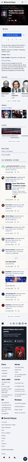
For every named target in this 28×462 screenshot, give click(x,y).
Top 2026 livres (19, 383)
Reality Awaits (18, 409)
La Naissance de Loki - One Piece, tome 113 (6, 409)
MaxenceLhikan (10, 249)
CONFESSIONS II (20, 406)
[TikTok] (20, 324)
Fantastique (21, 50)
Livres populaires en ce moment (20, 395)
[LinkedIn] (23, 324)
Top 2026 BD (5, 402)
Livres (17, 379)
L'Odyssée (4, 373)
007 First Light (5, 386)
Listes (3, 125)
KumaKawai (8, 227)
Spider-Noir (18, 370)
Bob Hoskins (5, 93)
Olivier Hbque (9, 216)
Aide (2, 430)
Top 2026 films (5, 368)
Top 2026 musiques (20, 403)
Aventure (14, 6)
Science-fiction (5, 51)
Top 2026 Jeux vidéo (5, 383)
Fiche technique (5, 60)
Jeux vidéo (5, 379)
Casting (4, 77)
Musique (18, 400)
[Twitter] (11, 324)
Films (9, 6)
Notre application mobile (8, 425)
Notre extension (6, 427)
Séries (17, 365)
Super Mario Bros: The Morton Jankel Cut (10, 8)
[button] (26, 2)
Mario (8, 54)
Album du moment (20, 413)
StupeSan (8, 305)
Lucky (16, 372)
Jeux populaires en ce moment (6, 395)
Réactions (5, 149)
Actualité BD (5, 413)
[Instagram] (17, 324)
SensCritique (4, 6)
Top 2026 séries (19, 367)
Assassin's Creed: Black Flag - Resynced (6, 390)
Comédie (15, 50)
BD (2, 400)
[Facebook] (14, 324)
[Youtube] (26, 324)
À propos (4, 422)
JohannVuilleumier (11, 177)
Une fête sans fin (6, 405)
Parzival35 (8, 205)
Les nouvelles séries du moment (20, 375)
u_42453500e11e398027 (12, 166)
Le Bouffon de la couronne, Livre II (20, 390)
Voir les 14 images (6, 108)
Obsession (4, 370)
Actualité (3, 376)
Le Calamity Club (19, 386)
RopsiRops (8, 271)
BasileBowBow (9, 238)
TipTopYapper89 (10, 293)
